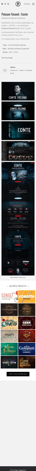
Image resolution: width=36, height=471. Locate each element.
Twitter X (22, 70)
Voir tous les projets (18, 374)
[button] (33, 4)
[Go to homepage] (18, 3)
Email (12, 73)
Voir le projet (7, 58)
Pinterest (29, 70)
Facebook (14, 70)
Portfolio (27, 4)
